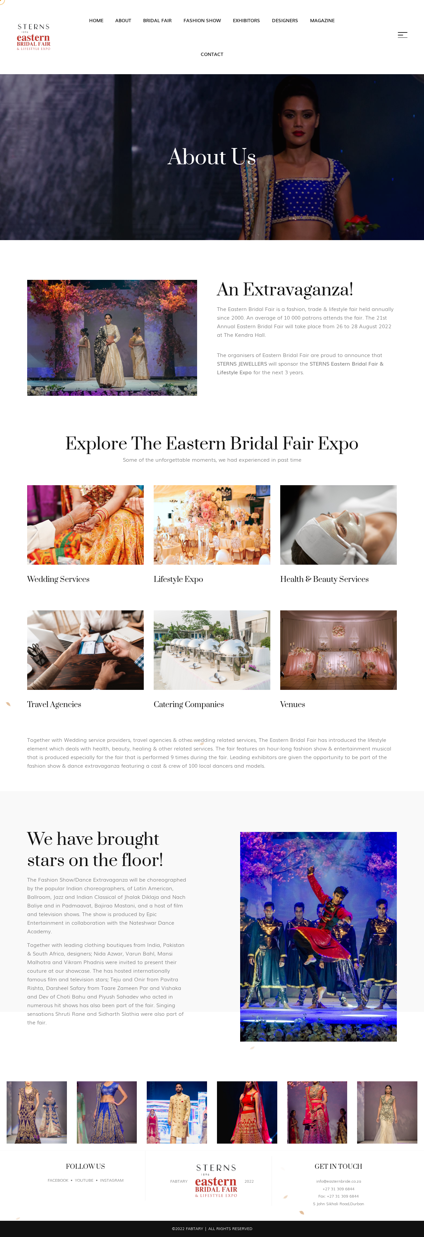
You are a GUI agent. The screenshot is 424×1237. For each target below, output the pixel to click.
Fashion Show (202, 20)
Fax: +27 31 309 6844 (338, 1196)
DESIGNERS (285, 20)
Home (96, 20)
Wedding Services (58, 580)
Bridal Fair (157, 20)
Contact (212, 54)
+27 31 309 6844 (338, 1189)
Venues (292, 705)
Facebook (58, 1180)
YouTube (84, 1180)
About (123, 20)
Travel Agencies (54, 705)
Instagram (112, 1180)
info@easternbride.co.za (338, 1181)
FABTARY (178, 1181)
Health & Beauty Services (324, 580)
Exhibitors (246, 20)
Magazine (322, 20)
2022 (249, 1181)
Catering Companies (189, 705)
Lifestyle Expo (178, 580)
